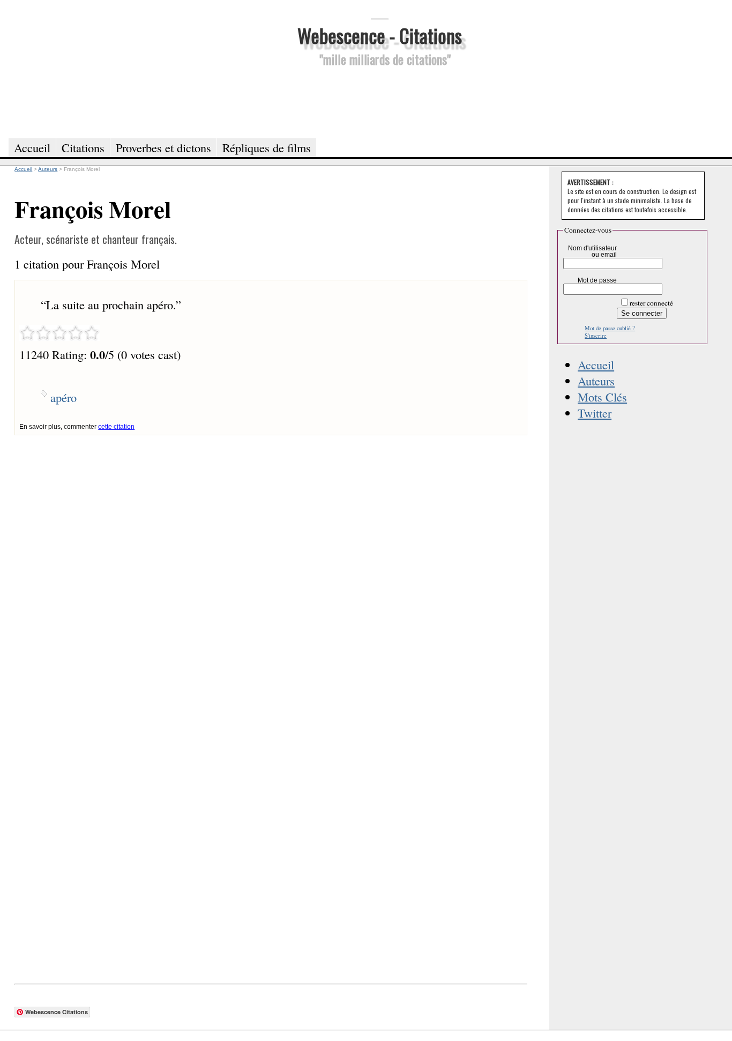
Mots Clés (602, 397)
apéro (63, 397)
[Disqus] (270, 569)
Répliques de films (266, 147)
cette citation (116, 426)
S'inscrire (596, 335)
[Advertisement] (379, 101)
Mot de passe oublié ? (610, 328)
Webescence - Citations (379, 35)
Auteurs (596, 381)
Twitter (594, 413)
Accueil (596, 364)
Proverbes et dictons (163, 147)
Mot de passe (597, 280)
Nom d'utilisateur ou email (592, 251)
